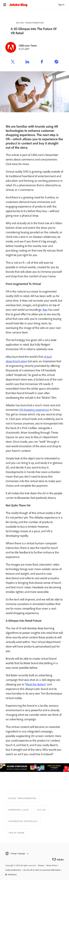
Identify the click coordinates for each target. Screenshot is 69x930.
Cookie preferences (13, 870)
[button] (34, 853)
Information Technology (23, 821)
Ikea (45, 310)
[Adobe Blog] (39, 4)
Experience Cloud (19, 810)
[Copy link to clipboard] (56, 62)
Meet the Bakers (36, 684)
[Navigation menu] (4, 4)
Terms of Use (51, 865)
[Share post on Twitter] (13, 62)
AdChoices (12, 874)
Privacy (41, 865)
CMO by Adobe (16, 833)
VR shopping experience (34, 410)
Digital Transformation (30, 23)
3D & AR (41, 810)
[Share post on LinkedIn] (27, 62)
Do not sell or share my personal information (41, 870)
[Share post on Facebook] (42, 62)
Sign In (61, 4)
